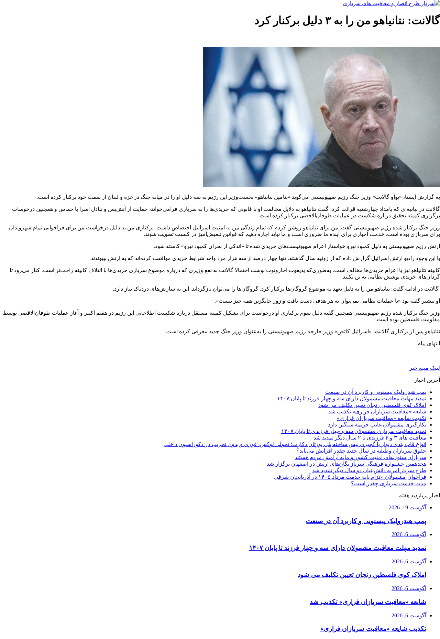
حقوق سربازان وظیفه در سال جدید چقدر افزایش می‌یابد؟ (361, 451)
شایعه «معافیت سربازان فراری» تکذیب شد (377, 411)
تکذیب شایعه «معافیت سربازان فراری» (381, 418)
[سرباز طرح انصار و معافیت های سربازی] (391, 3)
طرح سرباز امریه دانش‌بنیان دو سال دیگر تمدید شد (369, 470)
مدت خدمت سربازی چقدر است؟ (388, 483)
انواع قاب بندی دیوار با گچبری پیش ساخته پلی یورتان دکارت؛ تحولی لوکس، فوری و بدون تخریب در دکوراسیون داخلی (295, 444)
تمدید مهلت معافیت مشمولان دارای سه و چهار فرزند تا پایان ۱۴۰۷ (351, 398)
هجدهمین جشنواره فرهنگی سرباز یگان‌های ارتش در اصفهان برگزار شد (346, 464)
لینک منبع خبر (424, 368)
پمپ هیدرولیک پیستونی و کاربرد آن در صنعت (375, 392)
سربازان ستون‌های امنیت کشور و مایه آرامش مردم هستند (360, 457)
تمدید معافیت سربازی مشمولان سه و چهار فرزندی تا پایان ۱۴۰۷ (353, 431)
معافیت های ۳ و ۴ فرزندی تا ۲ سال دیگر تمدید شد (370, 438)
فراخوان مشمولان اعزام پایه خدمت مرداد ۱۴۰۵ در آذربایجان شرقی (350, 477)
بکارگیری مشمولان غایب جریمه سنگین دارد (377, 424)
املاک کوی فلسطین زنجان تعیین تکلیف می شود (372, 405)
